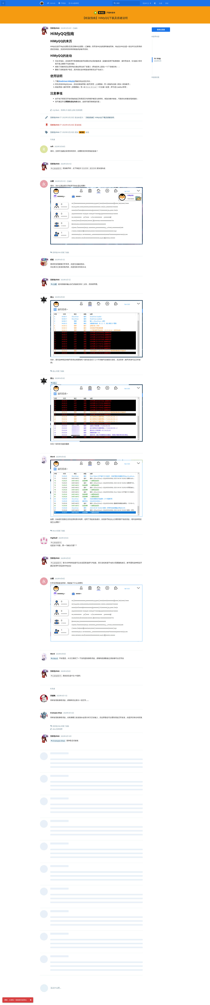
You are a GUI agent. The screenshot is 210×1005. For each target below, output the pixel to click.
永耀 (55, 284)
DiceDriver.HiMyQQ (67, 81)
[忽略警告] (30, 1000)
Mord (55, 658)
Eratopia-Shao (59, 741)
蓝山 (55, 383)
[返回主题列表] (3, 3)
